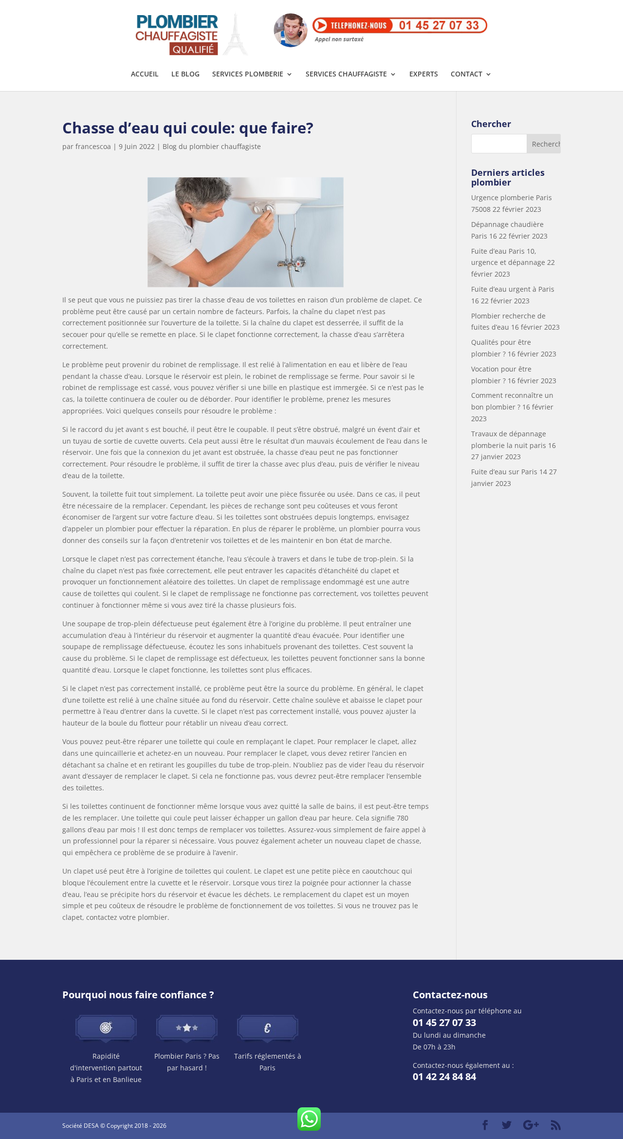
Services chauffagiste (346, 74)
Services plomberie (247, 74)
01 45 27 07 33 (444, 1022)
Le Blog (185, 74)
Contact (466, 74)
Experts (423, 74)
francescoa (93, 146)
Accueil (145, 74)
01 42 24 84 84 (444, 1076)
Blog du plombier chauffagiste (212, 146)
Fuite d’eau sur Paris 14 (509, 471)
